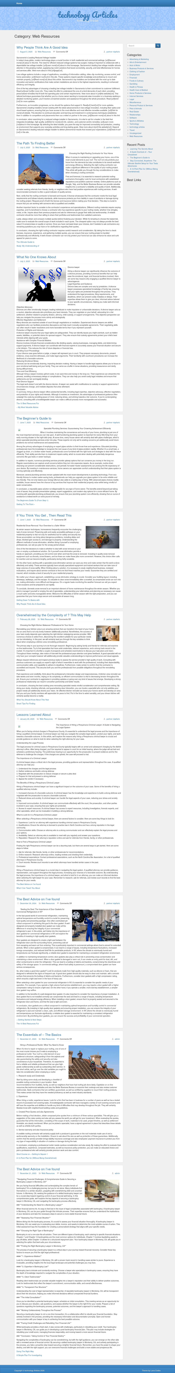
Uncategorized (135, 133)
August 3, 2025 (26, 51)
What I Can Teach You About (28, 888)
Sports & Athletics (137, 120)
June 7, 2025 (25, 422)
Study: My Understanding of (28, 246)
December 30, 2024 (28, 903)
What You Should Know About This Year (33, 699)
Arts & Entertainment (138, 62)
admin (117, 1039)
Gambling (133, 83)
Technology (134, 124)
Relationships (135, 114)
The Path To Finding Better (36, 143)
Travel (132, 130)
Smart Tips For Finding (26, 703)
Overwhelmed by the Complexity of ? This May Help (54, 614)
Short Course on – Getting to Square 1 (32, 1154)
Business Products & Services (142, 68)
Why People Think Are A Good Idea (42, 47)
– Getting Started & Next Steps (29, 1019)
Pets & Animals (136, 108)
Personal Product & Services (141, 105)
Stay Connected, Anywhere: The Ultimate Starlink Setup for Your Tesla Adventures (143, 163)
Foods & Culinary (136, 80)
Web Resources (44, 51)
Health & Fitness (136, 87)
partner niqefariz (113, 51)
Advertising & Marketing (139, 59)
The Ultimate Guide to (25, 242)
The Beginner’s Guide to (34, 418)
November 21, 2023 (28, 1039)
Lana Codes (156, 1370)
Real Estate (134, 111)
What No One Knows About (36, 256)
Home (19, 3)
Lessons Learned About (34, 714)
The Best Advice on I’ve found (29, 884)
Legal (132, 99)
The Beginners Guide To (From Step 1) (32, 500)
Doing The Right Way (25, 1351)
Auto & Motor (135, 65)
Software (133, 117)
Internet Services (136, 96)
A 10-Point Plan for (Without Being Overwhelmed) (37, 1158)
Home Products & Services (140, 93)
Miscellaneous (135, 102)
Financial (133, 77)
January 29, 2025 (27, 719)
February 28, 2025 (27, 619)
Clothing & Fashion (137, 71)
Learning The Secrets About (141, 149)
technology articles (137, 127)
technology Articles (87, 14)
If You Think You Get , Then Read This (44, 515)
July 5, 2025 (25, 147)
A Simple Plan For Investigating (29, 1355)
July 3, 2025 (25, 261)
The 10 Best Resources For (28, 403)
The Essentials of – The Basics (39, 1034)
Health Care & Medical (139, 90)
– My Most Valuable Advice (27, 407)
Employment (135, 74)
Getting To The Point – (26, 504)
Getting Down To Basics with (28, 600)
